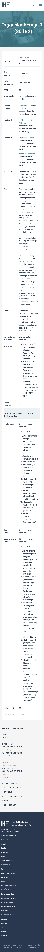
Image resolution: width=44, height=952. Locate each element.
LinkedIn (4, 931)
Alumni (3, 844)
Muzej (3, 856)
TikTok (3, 927)
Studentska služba (7, 860)
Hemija (4, 734)
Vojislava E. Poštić (26, 138)
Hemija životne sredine (9, 741)
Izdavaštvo (4, 877)
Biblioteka (4, 852)
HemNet (3, 848)
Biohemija (5, 737)
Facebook (4, 919)
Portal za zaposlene (7, 894)
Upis (2, 869)
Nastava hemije (7, 750)
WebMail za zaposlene (8, 898)
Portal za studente (7, 902)
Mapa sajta (4, 910)
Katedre (3, 881)
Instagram (4, 923)
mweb (38, 947)
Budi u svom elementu (8, 873)
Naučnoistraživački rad (8, 885)
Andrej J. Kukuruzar (27, 154)
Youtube (4, 935)
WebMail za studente (8, 906)
